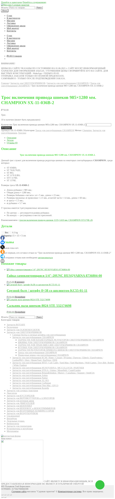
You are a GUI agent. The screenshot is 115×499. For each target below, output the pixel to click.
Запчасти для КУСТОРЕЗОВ (20, 395)
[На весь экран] (8, 494)
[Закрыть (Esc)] (2, 494)
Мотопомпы (13, 431)
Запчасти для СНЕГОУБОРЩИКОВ (27, 83)
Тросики (22, 133)
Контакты (11, 31)
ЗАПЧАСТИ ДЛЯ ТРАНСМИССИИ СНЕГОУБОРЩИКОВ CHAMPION (53, 345)
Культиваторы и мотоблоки (20, 428)
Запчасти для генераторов (19, 426)
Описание (11, 138)
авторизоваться (45, 257)
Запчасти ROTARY (16, 324)
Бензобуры (12, 418)
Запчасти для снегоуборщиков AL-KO (30, 380)
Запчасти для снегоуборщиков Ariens (30, 375)
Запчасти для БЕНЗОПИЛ (19, 406)
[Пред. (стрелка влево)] (2, 497)
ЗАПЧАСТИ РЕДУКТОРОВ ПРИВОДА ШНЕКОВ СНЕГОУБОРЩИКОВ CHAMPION (60, 350)
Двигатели (12, 393)
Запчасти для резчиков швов (20, 401)
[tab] (60, 138)
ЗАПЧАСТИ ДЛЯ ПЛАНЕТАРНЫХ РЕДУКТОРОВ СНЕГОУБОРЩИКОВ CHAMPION (61, 340)
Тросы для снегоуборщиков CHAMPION (54, 130)
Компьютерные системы (69, 491)
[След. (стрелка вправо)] (5, 497)
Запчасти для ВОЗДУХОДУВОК (22, 413)
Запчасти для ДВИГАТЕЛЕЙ (20, 403)
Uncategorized (13, 416)
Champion (87, 130)
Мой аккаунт (13, 28)
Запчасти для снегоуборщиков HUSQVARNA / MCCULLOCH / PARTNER (48, 368)
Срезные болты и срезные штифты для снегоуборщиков (39, 335)
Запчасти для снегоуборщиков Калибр (30, 388)
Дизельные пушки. (16, 421)
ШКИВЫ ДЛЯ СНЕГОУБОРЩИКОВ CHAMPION (42, 342)
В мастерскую (13, 18)
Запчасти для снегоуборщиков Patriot (30, 378)
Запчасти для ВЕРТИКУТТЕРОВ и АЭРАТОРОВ (31, 398)
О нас (9, 15)
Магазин (11, 20)
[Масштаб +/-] (11, 494)
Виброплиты (13, 423)
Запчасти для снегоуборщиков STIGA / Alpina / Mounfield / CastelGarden (46, 370)
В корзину (6, 128)
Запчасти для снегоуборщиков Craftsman (31, 383)
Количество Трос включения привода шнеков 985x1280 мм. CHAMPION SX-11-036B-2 (43, 124)
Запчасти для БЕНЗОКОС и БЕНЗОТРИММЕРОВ (31, 408)
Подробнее (20, 297)
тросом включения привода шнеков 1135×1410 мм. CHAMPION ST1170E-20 (56, 220)
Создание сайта (19, 491)
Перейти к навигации (11, 2)
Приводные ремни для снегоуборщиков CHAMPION (43, 355)
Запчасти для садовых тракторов (22, 390)
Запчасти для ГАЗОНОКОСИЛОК (23, 330)
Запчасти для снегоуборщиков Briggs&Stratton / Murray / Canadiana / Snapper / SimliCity (53, 373)
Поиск (39, 8)
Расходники (12, 327)
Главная (5, 83)
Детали (10, 140)
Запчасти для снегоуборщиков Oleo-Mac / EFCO (35, 385)
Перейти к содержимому (34, 2)
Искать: (4, 7)
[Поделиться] (5, 494)
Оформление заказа (16, 26)
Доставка (11, 23)
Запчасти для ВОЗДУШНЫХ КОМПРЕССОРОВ (30, 411)
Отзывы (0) (12, 143)
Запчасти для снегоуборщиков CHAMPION (68, 83)
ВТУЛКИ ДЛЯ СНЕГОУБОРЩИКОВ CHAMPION (42, 347)
